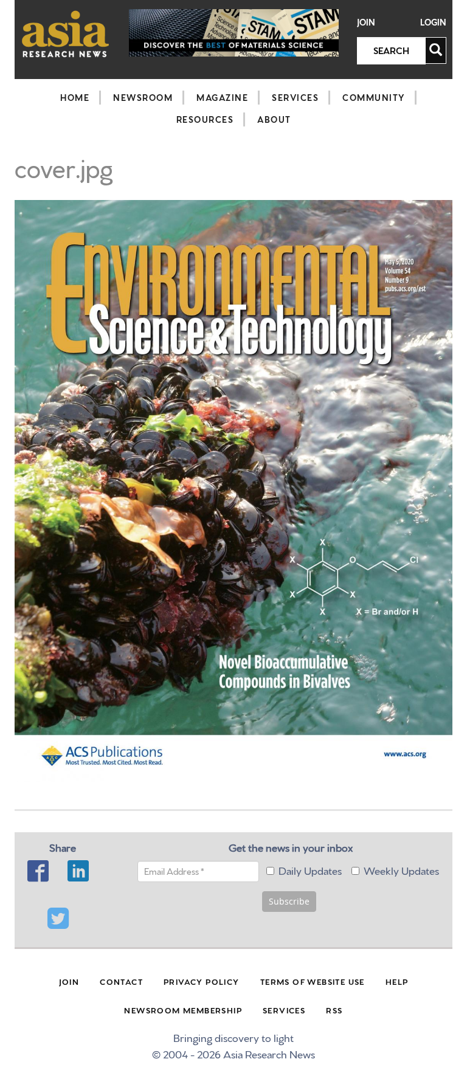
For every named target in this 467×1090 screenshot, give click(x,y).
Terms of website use (312, 981)
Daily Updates (310, 870)
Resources (205, 119)
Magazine (222, 97)
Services (295, 97)
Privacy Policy (202, 981)
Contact (121, 981)
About (274, 119)
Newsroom (143, 97)
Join (366, 22)
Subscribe (289, 901)
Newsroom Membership (183, 1010)
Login (433, 22)
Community (373, 97)
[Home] (66, 33)
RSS (334, 1010)
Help (397, 981)
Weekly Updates (401, 870)
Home (74, 97)
